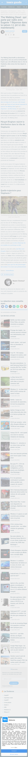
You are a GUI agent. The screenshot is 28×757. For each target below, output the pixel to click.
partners (10, 723)
